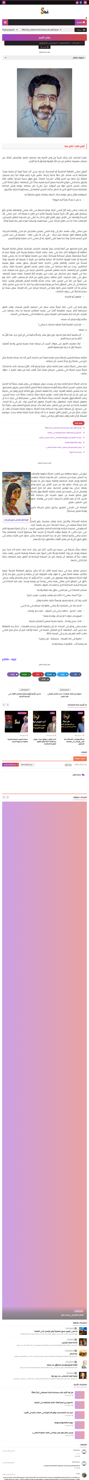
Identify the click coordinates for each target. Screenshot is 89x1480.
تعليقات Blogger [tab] (80, 758)
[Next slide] (3, 704)
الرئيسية (79, 22)
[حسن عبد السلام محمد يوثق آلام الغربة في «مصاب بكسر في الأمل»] (80, 1415)
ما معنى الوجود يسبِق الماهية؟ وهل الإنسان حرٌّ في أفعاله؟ (55, 1331)
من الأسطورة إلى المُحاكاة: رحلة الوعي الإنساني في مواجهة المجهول (74, 741)
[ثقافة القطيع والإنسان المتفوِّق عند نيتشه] (83, 1364)
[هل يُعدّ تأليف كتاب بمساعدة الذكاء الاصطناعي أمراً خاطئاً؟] (80, 1395)
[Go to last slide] (7, 704)
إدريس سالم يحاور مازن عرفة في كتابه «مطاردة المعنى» (64, 447)
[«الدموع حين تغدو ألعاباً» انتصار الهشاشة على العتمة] (80, 1405)
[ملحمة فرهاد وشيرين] (83, 1342)
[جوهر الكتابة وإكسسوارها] (80, 1425)
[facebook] (80, 2)
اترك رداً (76, 1456)
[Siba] (44, 11)
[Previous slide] (7, 797)
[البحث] (3, 2)
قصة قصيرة (42, 43)
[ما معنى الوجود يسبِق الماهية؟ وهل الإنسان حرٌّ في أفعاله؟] (83, 1331)
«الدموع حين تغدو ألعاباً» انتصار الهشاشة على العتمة (45, 29)
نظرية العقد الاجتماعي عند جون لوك (64, 1376)
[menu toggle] (85, 2)
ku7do (78, 1473)
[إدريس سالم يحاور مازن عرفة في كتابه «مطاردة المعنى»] (80, 1435)
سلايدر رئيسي (52, 43)
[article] (24, 692)
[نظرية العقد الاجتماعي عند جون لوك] (83, 1376)
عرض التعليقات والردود (10, 764)
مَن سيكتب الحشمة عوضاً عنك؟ (71, 1315)
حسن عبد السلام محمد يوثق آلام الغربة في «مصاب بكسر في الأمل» (60, 437)
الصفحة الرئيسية (64, 43)
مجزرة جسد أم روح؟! (75, 452)
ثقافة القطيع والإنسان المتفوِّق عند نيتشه (62, 1364)
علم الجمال (73, 1353)
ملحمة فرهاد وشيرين (69, 1342)
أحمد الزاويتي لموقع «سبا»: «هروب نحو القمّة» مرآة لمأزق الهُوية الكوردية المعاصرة (44, 741)
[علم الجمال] (83, 1353)
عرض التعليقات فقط (26, 764)
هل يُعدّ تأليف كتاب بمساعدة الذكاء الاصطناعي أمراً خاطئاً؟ (63, 427)
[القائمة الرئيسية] (5, 22)
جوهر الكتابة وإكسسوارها (73, 442)
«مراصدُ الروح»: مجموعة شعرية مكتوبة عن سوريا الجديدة (18, 740)
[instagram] (77, 2)
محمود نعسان (76, 1462)
